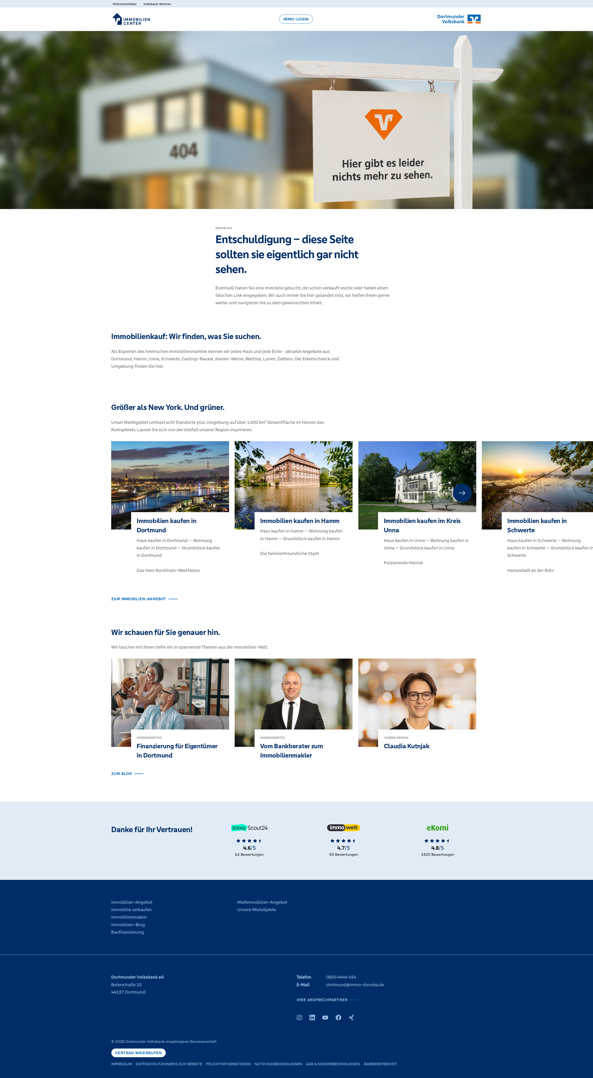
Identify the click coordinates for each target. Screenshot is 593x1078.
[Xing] (351, 1017)
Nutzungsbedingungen (278, 1064)
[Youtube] (325, 1017)
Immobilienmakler (129, 917)
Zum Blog (121, 773)
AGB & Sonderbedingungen (333, 1064)
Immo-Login (296, 19)
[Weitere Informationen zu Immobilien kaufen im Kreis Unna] (417, 508)
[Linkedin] (312, 1017)
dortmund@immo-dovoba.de (355, 985)
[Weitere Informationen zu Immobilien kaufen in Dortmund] (170, 512)
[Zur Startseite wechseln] (131, 19)
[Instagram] (299, 1017)
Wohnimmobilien (124, 4)
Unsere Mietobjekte (256, 910)
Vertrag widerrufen (138, 1052)
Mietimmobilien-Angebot (262, 902)
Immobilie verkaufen (131, 910)
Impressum (121, 1064)
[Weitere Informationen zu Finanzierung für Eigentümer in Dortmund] (170, 714)
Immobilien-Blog (128, 925)
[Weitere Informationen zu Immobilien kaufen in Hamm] (294, 504)
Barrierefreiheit (380, 1064)
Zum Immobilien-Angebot (139, 598)
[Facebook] (338, 1017)
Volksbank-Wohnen (157, 4)
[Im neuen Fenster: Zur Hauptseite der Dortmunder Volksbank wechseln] (459, 19)
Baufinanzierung (127, 932)
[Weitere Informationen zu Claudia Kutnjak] (417, 710)
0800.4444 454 (341, 977)
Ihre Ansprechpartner (322, 999)
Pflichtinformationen (228, 1064)
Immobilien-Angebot (131, 902)
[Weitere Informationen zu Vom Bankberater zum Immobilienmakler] (294, 714)
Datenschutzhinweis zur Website (169, 1064)
